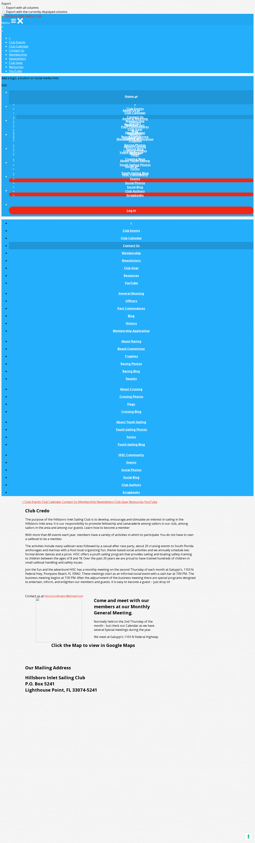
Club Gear (16, 63)
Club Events (17, 42)
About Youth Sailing (135, 161)
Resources (16, 67)
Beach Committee (131, 349)
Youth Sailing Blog (131, 444)
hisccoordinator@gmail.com (63, 596)
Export (6, 3)
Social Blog (135, 187)
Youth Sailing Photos (131, 429)
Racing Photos (131, 364)
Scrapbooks (135, 195)
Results (131, 379)
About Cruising (135, 147)
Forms (135, 169)
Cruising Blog (131, 412)
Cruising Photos (131, 397)
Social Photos (135, 183)
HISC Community (135, 175)
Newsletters (17, 59)
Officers (131, 301)
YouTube (15, 71)
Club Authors (135, 191)
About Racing (135, 133)
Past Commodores (135, 127)
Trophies (135, 141)
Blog (131, 316)
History (131, 323)
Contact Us (16, 50)
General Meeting (135, 119)
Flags (135, 155)
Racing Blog (131, 371)
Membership (18, 55)
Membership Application (131, 331)
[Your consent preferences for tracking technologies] (248, 836)
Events (135, 179)
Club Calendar (19, 46)
